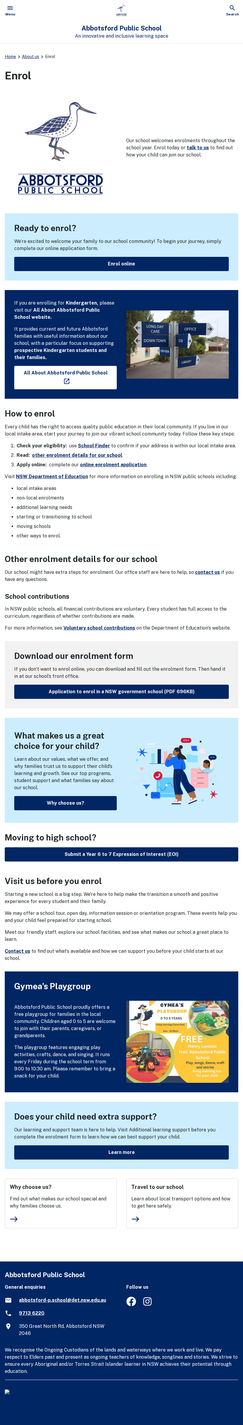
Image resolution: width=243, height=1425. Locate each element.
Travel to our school (157, 1187)
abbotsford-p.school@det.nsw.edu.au (62, 1300)
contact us (207, 572)
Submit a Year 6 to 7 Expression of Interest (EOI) (122, 854)
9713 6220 (31, 1313)
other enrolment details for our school (77, 455)
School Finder (94, 446)
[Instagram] (148, 1304)
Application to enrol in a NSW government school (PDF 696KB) (122, 691)
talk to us (198, 147)
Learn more (121, 1152)
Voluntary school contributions (99, 628)
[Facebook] (131, 1304)
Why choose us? (65, 803)
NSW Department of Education (52, 476)
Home (10, 56)
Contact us (17, 951)
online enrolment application (113, 464)
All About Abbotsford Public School (70, 376)
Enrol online (121, 264)
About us (30, 56)
